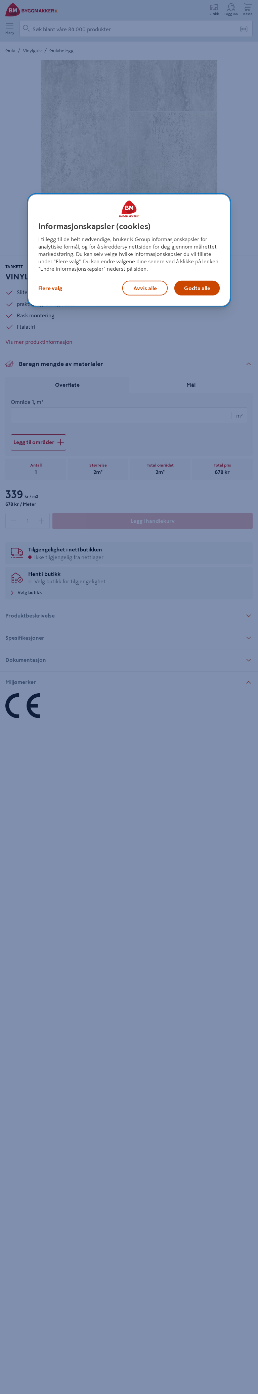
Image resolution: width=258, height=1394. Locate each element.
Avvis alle (145, 288)
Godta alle (197, 288)
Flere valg (50, 288)
